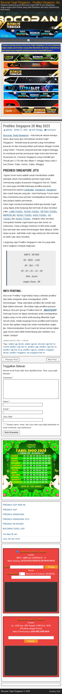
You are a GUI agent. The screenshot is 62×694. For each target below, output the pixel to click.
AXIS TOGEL (40, 209)
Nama (6, 396)
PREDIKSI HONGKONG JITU (16, 514)
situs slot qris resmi (11, 533)
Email (6, 403)
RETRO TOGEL (48, 206)
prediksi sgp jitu (30, 344)
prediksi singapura (18, 347)
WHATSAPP (50, 304)
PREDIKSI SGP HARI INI (14, 499)
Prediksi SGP (54, 686)
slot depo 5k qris (10, 529)
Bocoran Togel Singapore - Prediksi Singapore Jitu (30, 2)
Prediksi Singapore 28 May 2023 (26, 120)
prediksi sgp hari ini (48, 341)
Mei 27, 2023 (22, 124)
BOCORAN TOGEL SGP (14, 523)
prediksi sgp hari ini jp (12, 344)
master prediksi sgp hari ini (15, 341)
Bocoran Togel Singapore (16, 130)
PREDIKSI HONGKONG (13, 509)
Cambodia (28, 184)
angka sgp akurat (16, 338)
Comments (51, 124)
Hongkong (40, 184)
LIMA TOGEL (16, 206)
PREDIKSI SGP (10, 504)
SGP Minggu (37, 124)
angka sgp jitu (31, 338)
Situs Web (7, 411)
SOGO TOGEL (24, 209)
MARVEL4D (9, 209)
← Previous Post (10, 354)
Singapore (51, 184)
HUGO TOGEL (23, 213)
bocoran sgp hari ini (46, 338)
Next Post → (53, 354)
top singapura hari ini (36, 347)
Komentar (8, 372)
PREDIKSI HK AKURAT (13, 518)
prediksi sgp (33, 341)
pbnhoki (9, 124)
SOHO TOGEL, (32, 206)
